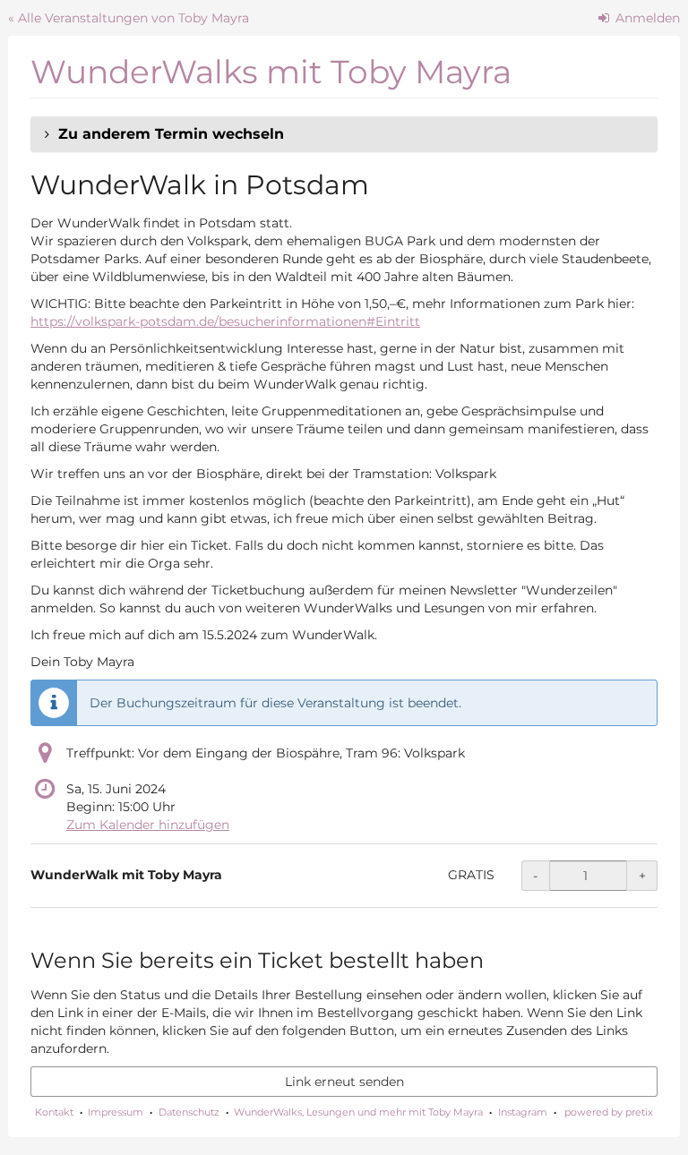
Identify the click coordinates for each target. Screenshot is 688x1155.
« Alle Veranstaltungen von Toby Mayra (128, 18)
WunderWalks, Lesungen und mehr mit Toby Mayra (358, 1112)
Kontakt (54, 1112)
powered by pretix (608, 1112)
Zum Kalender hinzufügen (147, 825)
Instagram (522, 1112)
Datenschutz (189, 1112)
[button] (344, 134)
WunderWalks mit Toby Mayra (271, 71)
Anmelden (646, 18)
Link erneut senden (344, 1082)
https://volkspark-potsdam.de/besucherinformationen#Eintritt (225, 321)
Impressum (115, 1112)
